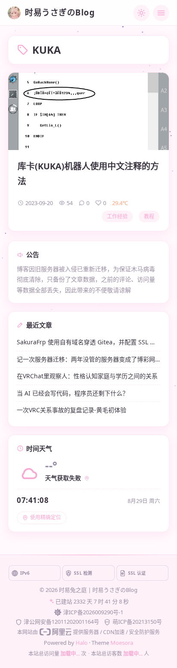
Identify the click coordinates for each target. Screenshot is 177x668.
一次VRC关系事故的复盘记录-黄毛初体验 (71, 410)
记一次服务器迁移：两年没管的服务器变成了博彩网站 (88, 359)
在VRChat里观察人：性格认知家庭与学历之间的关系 (87, 376)
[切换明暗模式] (141, 13)
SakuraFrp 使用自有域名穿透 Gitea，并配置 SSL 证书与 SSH (88, 342)
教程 (149, 216)
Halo (82, 643)
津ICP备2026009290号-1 (93, 612)
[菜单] (161, 13)
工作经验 (117, 216)
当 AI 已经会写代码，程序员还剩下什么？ (72, 393)
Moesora (121, 643)
